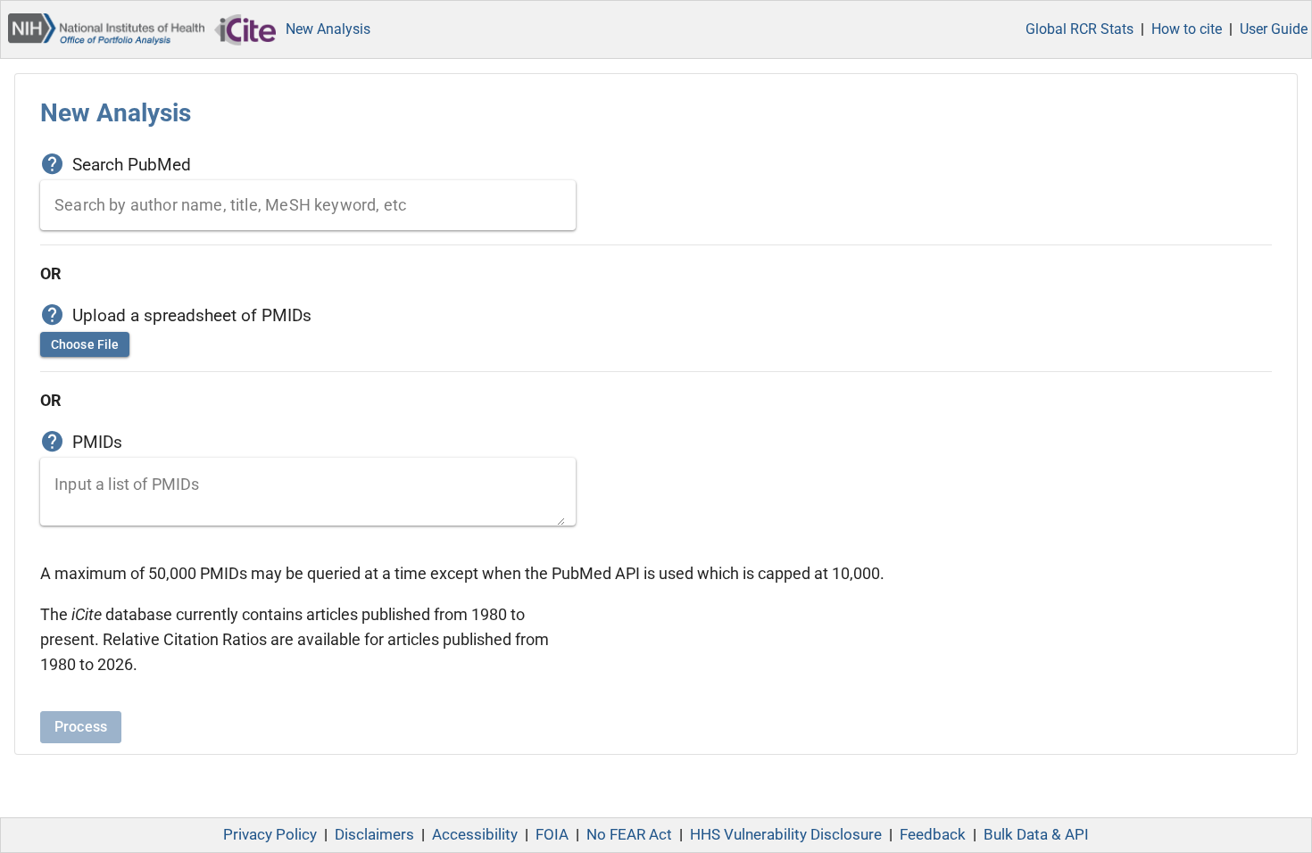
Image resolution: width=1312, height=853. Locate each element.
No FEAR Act (629, 834)
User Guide (1274, 29)
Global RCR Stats (1079, 29)
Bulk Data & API (1036, 834)
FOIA (552, 834)
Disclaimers (374, 834)
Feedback (933, 834)
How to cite (1186, 29)
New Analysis (328, 29)
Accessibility (475, 834)
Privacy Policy (270, 834)
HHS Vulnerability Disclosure (786, 834)
